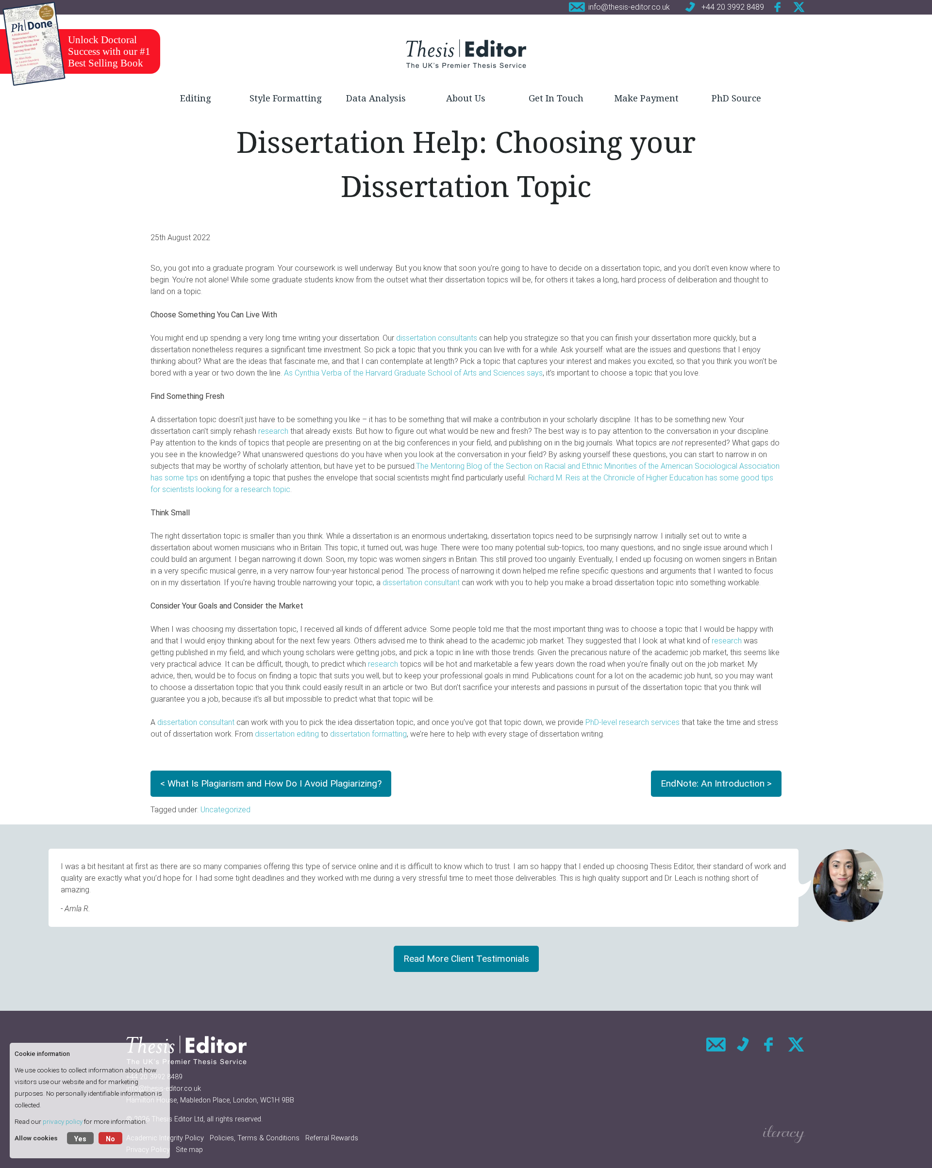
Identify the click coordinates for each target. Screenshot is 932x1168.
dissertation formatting (368, 734)
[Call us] (742, 1044)
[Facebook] (778, 7)
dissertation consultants (436, 338)
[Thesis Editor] (466, 53)
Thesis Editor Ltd (177, 1119)
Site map (189, 1150)
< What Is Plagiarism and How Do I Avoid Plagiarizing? (271, 783)
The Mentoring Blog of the (461, 466)
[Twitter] (799, 7)
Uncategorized (225, 809)
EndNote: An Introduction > (716, 783)
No (110, 1139)
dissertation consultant (421, 582)
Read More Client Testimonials (466, 958)
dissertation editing (287, 734)
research (273, 431)
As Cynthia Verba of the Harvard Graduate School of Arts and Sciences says (413, 373)
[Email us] (716, 1044)
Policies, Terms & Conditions (255, 1138)
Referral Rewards (331, 1138)
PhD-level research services (632, 722)
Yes (80, 1139)
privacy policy (63, 1121)
